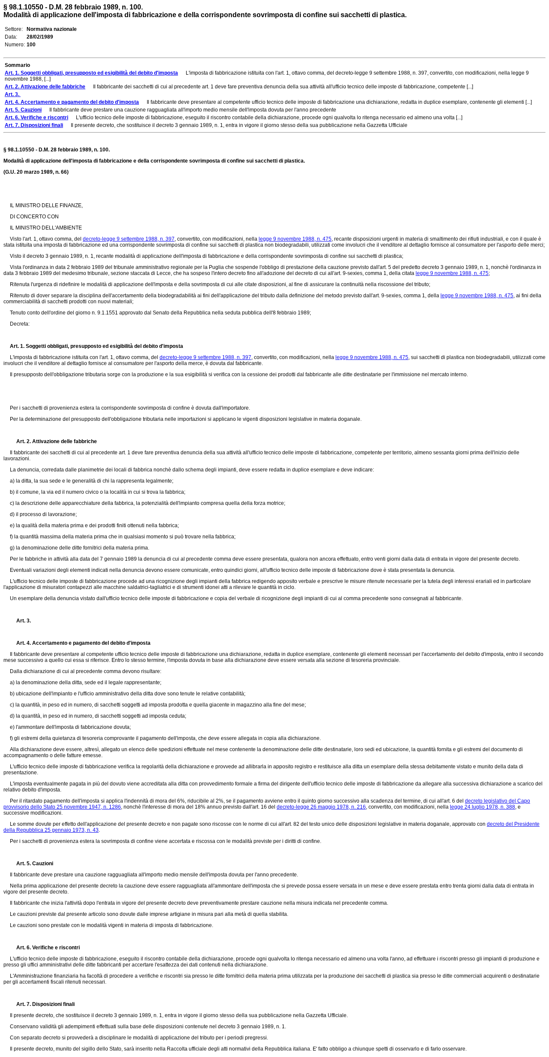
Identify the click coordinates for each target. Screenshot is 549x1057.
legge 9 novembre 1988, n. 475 (295, 239)
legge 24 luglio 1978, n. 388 (482, 807)
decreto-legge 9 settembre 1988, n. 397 (129, 239)
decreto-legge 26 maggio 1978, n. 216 (321, 807)
